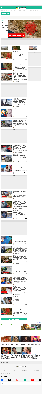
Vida (37, 10)
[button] (1, 7)
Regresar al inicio (5, 362)
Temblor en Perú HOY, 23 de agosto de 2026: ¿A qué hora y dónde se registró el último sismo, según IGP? (19, 64)
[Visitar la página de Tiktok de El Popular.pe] (40, 380)
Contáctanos (15, 370)
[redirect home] (21, 367)
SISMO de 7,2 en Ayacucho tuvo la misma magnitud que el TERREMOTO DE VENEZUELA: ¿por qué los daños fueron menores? (20, 122)
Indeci (26, 161)
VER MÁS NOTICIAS (14, 319)
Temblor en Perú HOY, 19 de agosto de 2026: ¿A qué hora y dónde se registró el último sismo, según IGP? (19, 203)
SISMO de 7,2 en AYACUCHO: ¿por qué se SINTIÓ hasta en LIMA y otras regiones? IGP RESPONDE (20, 156)
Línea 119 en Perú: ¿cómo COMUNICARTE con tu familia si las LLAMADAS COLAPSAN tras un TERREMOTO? (20, 238)
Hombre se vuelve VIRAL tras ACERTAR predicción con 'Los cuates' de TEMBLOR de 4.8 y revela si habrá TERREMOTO (19, 213)
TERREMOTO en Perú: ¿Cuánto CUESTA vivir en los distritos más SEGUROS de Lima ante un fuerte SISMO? (19, 299)
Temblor (26, 59)
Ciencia (31, 10)
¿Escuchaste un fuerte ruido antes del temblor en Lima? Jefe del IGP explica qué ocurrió (20, 248)
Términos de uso (36, 370)
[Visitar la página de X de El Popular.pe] (9, 380)
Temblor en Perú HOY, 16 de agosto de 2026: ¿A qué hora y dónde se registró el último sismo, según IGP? (19, 309)
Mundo (34, 10)
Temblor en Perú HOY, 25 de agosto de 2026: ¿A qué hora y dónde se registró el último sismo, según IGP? (19, 54)
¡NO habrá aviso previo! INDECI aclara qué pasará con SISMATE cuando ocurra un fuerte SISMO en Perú (20, 111)
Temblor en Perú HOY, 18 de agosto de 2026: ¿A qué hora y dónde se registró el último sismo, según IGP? (19, 289)
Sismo (26, 116)
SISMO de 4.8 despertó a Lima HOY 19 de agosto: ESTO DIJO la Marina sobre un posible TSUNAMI (20, 268)
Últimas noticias (4, 10)
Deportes (20, 10)
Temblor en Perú (25, 69)
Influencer (25, 172)
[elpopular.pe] (21, 9)
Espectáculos (10, 10)
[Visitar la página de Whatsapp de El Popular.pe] (25, 380)
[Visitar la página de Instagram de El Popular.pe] (17, 380)
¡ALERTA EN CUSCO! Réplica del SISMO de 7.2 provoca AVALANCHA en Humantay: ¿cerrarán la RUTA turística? (19, 101)
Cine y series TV (26, 10)
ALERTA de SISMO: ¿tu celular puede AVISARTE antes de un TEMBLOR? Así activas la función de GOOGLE (20, 258)
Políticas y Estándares (25, 370)
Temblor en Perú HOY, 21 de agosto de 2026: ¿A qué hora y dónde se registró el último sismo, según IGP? (19, 147)
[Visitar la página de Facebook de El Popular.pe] (2, 380)
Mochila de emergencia (24, 283)
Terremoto (25, 304)
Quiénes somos (6, 370)
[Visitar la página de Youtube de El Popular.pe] (32, 380)
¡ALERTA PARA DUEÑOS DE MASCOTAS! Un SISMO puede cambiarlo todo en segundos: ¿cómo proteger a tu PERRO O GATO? (19, 75)
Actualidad (16, 10)
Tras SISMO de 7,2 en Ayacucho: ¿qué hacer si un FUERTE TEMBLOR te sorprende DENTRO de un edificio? (20, 192)
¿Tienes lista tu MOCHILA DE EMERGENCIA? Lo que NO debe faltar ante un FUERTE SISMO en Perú (20, 279)
